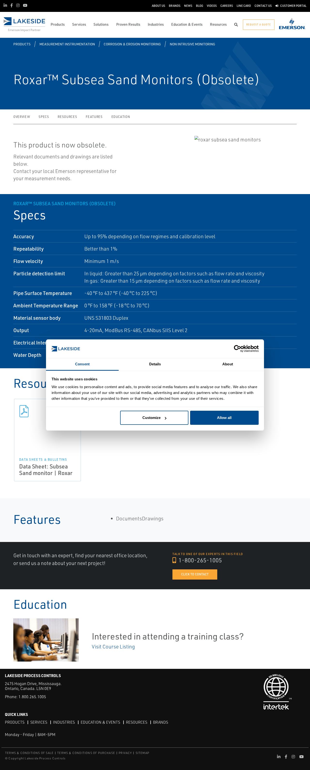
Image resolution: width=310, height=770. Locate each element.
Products (22, 44)
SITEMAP (142, 753)
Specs (44, 117)
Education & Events (100, 722)
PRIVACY (125, 753)
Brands (160, 722)
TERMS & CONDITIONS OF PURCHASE (86, 753)
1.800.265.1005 (32, 696)
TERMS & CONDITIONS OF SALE (29, 753)
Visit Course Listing (113, 646)
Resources (67, 117)
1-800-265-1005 (199, 560)
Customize (151, 418)
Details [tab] (155, 364)
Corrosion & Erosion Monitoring (132, 44)
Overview (21, 117)
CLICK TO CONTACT (195, 574)
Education (120, 117)
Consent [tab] (82, 364)
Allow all (224, 418)
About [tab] (227, 364)
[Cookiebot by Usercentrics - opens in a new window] (237, 348)
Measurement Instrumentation (67, 44)
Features (94, 117)
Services (38, 722)
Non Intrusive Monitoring (192, 44)
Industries (64, 722)
